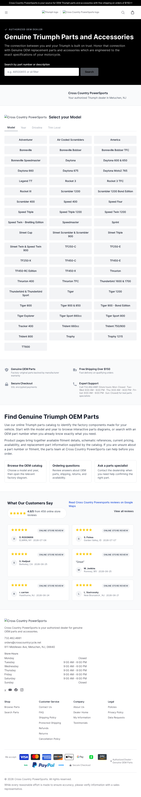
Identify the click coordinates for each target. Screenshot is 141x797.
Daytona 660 (26, 170)
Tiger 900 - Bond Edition (115, 305)
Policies (112, 706)
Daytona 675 (70, 170)
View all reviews (124, 511)
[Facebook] (16, 690)
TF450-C (70, 260)
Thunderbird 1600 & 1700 (115, 281)
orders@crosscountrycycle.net (22, 642)
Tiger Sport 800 (115, 315)
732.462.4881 (91, 387)
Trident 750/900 (115, 326)
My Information (82, 717)
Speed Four (115, 201)
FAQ (41, 712)
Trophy (70, 336)
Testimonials (80, 722)
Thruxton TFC (70, 281)
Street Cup (25, 232)
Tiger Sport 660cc (70, 315)
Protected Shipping (50, 722)
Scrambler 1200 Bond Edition (115, 191)
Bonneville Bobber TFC (115, 150)
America (115, 139)
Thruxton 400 (25, 281)
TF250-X (25, 260)
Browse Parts (12, 706)
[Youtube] (10, 690)
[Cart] (133, 12)
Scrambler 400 (26, 201)
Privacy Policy (115, 712)
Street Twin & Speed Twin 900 (25, 248)
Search (89, 71)
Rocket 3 (70, 180)
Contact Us (45, 706)
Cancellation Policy (49, 738)
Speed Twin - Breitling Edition (26, 222)
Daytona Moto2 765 (115, 170)
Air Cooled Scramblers (70, 139)
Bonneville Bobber (70, 150)
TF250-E (115, 246)
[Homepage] (70, 12)
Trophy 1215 (115, 336)
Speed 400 (70, 201)
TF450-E (115, 260)
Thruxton (115, 270)
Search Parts (11, 712)
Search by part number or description (27, 64)
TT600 (26, 346)
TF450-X (70, 270)
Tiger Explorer (25, 315)
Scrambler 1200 (70, 191)
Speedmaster (70, 222)
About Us (78, 706)
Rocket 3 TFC (115, 180)
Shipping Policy (47, 717)
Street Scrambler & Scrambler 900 (70, 234)
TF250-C (70, 246)
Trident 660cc (70, 326)
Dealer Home (80, 712)
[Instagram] (22, 690)
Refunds (43, 728)
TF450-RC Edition (26, 270)
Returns (43, 733)
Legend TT (25, 180)
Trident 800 (26, 336)
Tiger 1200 (115, 291)
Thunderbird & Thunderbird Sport (25, 293)
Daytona (71, 160)
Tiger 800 (26, 305)
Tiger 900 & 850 (71, 305)
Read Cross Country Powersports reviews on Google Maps (101, 504)
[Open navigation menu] (8, 12)
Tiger (70, 291)
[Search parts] (123, 12)
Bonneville (26, 150)
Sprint (115, 222)
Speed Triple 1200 (70, 211)
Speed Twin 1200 (115, 211)
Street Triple (115, 232)
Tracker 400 (25, 326)
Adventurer (25, 139)
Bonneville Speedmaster (25, 160)
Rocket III (25, 191)
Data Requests (116, 717)
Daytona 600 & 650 (115, 160)
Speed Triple (25, 211)
